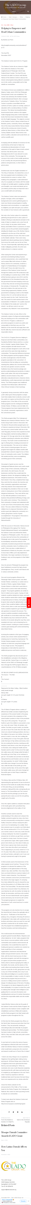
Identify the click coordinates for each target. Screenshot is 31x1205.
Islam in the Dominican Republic (23, 1121)
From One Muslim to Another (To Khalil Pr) (7, 1121)
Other (11, 25)
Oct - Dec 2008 (5, 25)
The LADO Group (15, 5)
